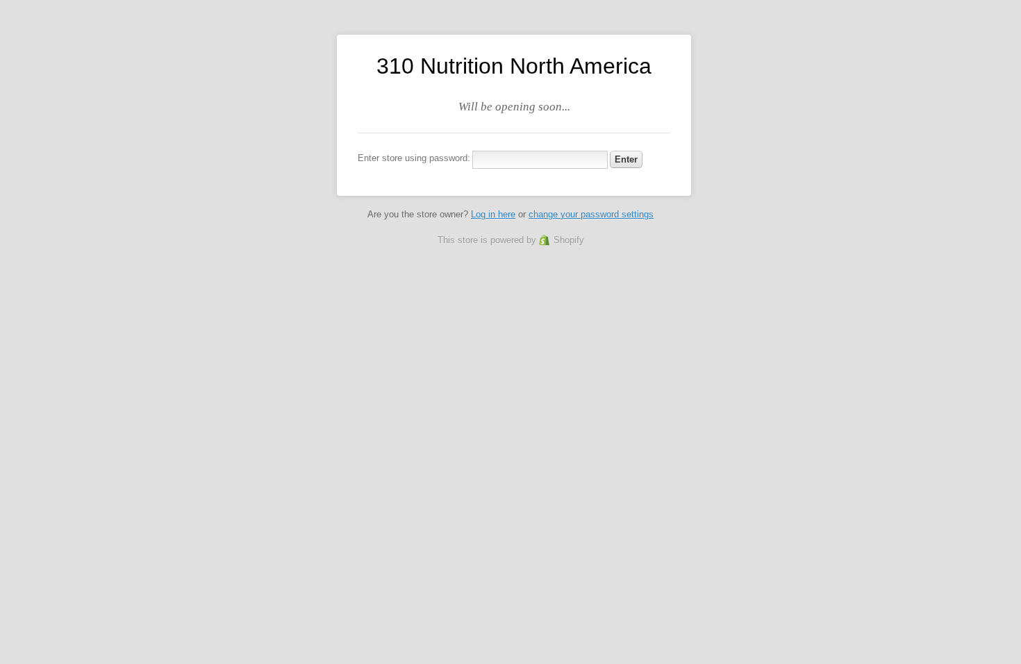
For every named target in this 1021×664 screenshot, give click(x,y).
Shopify (569, 240)
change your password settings (591, 214)
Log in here (493, 214)
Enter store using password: (414, 158)
